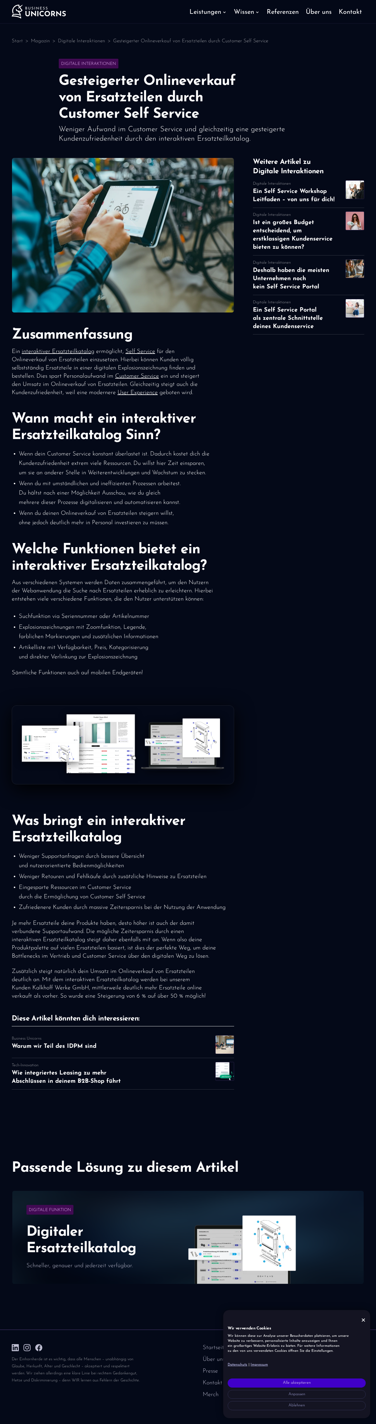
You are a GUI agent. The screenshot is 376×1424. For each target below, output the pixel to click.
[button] (208, 12)
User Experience (138, 393)
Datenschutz (237, 1364)
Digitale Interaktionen (81, 40)
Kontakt (212, 1383)
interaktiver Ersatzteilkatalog (58, 351)
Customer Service (137, 376)
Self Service (140, 351)
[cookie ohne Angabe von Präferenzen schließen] (363, 1320)
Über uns (214, 1359)
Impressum (259, 1364)
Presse (210, 1371)
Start (17, 40)
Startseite (215, 1348)
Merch (211, 1395)
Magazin (40, 40)
